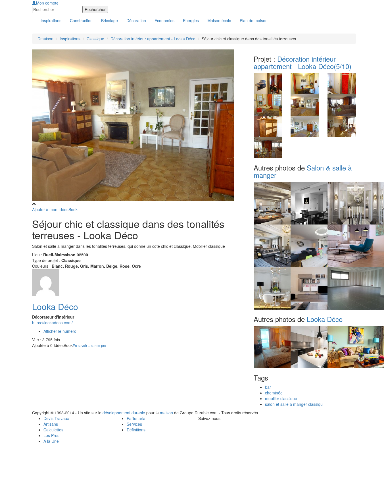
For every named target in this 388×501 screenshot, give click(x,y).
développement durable (124, 412)
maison (166, 412)
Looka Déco (55, 306)
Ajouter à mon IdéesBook (55, 209)
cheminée (274, 393)
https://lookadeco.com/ (52, 322)
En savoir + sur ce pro (89, 345)
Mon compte (47, 3)
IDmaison (44, 38)
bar (268, 387)
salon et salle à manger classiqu (294, 404)
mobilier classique (281, 398)
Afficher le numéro (59, 331)
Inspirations (70, 38)
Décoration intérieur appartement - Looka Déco (152, 38)
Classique (95, 38)
